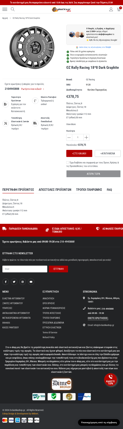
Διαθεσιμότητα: (74, 89)
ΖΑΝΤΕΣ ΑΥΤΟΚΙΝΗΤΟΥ (12, 303)
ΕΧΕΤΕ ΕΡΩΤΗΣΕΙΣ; (98, 318)
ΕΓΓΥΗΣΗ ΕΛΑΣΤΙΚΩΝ (52, 327)
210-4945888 (67, 241)
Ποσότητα (70, 131)
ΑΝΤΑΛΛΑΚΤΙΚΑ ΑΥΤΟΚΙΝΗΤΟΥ (16, 313)
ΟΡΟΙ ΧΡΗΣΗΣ (49, 303)
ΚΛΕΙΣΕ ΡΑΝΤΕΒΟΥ (10, 327)
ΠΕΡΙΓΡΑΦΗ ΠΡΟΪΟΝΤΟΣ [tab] (18, 190)
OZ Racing (90, 79)
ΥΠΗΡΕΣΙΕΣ (7, 308)
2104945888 (12, 88)
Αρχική (5, 18)
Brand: (69, 79)
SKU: (68, 84)
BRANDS (6, 322)
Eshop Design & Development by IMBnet (20, 413)
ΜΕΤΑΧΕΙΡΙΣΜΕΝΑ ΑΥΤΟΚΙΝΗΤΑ (16, 318)
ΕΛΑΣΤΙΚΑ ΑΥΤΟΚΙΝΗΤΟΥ (13, 298)
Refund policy (49, 337)
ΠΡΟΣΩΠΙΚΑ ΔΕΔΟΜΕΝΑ (53, 322)
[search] (13, 9)
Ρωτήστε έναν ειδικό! (31, 89)
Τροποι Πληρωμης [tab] (89, 190)
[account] (111, 9)
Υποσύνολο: (71, 145)
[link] (5, 281)
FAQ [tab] (109, 190)
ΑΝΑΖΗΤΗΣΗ (48, 298)
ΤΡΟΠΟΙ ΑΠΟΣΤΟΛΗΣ (52, 313)
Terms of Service (50, 332)
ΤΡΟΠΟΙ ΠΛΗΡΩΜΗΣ (51, 318)
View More (71, 124)
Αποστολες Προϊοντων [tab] (55, 190)
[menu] (4, 9)
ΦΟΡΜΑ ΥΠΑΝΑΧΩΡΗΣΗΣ (54, 308)
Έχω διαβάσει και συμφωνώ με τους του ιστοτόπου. (92, 164)
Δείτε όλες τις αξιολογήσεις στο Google (95, 47)
